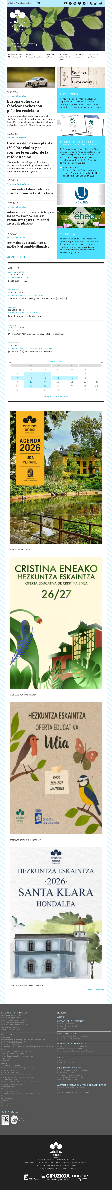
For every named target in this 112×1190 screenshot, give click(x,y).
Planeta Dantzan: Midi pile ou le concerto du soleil (20, 1082)
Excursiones (13, 290)
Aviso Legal (41, 1169)
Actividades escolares (80, 55)
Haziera (4, 1096)
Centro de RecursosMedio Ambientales (15, 55)
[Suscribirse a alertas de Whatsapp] (95, 3)
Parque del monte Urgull (67, 1026)
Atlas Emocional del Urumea (12, 1054)
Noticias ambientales (16, 96)
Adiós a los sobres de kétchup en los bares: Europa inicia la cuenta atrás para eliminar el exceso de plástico (30, 218)
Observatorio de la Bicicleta (68, 1080)
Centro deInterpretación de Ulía (34, 55)
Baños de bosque (7, 1070)
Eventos (12, 307)
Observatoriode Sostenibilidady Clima (65, 57)
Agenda (61, 1017)
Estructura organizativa (10, 1018)
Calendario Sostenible (9, 1044)
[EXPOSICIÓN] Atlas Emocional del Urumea (30, 351)
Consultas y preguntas (66, 1062)
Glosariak (5, 1061)
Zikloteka (61, 1060)
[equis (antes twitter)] (70, 3)
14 (72, 378)
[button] (61, 194)
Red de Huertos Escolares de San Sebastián (17, 1077)
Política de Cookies (67, 1169)
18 (31, 382)
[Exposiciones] (81, 77)
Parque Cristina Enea (65, 1024)
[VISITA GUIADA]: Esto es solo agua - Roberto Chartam (36, 333)
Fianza (4, 1063)
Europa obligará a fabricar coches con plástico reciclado (24, 106)
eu (38, 3)
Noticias (61, 1013)
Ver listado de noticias (17, 257)
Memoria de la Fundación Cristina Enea (72, 1046)
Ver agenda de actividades (56, 396)
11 (31, 378)
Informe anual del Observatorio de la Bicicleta (75, 1051)
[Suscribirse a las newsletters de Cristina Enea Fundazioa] (100, 3)
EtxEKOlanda (6, 1100)
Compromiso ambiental (10, 1029)
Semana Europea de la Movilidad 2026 (16, 1051)
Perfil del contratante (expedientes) (14, 1025)
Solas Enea (67, 234)
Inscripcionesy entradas (93, 55)
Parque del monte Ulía (66, 1028)
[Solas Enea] (81, 217)
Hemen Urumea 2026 (10, 1072)
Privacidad (52, 1169)
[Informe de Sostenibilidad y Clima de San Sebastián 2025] (81, 125)
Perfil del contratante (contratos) (14, 1022)
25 (31, 386)
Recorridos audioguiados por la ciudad (16, 1075)
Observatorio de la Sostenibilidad (70, 1077)
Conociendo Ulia (7, 1086)
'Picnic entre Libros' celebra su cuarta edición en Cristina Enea (30, 191)
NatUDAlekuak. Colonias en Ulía (13, 1042)
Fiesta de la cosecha (17, 280)
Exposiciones (69, 94)
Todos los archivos (95, 990)
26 (45, 386)
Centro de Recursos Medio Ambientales (25, 295)
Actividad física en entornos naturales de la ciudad (20, 1093)
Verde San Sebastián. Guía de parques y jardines (19, 1068)
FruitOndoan (6, 1098)
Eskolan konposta (8, 1103)
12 (45, 378)
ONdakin (4, 1105)
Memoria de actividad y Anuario (13, 1020)
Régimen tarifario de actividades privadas (73, 1092)
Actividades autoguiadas (10, 1065)
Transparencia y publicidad (11, 1027)
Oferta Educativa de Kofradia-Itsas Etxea (17, 1056)
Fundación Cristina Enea (18, 184)
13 (58, 378)
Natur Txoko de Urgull (18, 277)
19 (45, 382)
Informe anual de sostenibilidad (69, 1049)
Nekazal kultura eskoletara (11, 1084)
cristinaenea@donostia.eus (63, 1165)
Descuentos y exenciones (66, 1090)
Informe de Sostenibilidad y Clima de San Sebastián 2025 (79, 143)
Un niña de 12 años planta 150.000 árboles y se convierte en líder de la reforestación (29, 150)
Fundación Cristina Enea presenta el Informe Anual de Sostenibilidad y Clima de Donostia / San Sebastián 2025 (81, 173)
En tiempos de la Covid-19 (11, 1091)
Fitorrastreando (7, 1089)
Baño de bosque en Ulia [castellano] (25, 316)
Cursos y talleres (16, 272)
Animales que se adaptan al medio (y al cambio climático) (28, 244)
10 (17, 378)
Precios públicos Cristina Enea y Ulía (71, 1087)
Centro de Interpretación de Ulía (23, 313)
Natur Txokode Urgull (50, 55)
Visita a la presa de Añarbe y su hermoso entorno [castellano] (37, 298)
